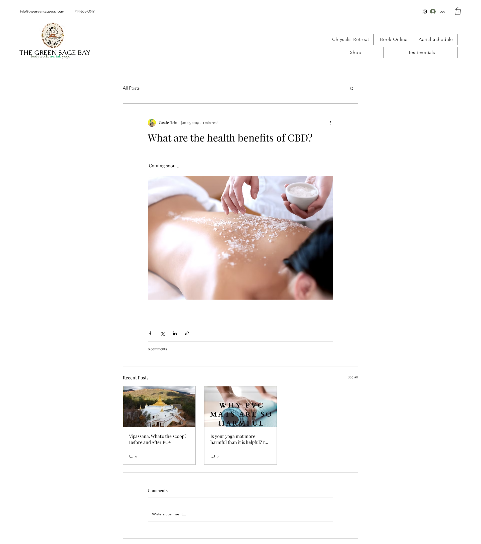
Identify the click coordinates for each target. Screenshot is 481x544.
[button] (458, 11)
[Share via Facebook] (150, 333)
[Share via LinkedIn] (174, 333)
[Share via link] (187, 333)
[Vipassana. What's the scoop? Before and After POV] (159, 406)
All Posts (131, 88)
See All (353, 377)
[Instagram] (424, 11)
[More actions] (330, 123)
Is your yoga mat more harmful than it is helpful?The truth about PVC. (240, 439)
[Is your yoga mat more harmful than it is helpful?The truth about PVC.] (240, 406)
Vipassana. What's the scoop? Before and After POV (157, 439)
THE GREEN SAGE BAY (54, 52)
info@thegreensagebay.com (42, 11)
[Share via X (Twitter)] (162, 333)
